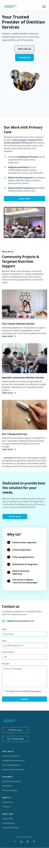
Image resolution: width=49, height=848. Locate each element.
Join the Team (7, 802)
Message (5, 663)
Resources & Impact (9, 790)
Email (4, 641)
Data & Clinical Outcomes (11, 781)
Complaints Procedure (10, 827)
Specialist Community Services (13, 760)
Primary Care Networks (11, 756)
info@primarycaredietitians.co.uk (20, 621)
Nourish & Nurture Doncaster (13, 769)
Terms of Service (8, 823)
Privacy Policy (7, 819)
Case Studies (7, 786)
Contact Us (6, 807)
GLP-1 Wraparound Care (11, 765)
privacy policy (35, 691)
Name (4, 629)
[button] (43, 6)
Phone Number (8, 652)
